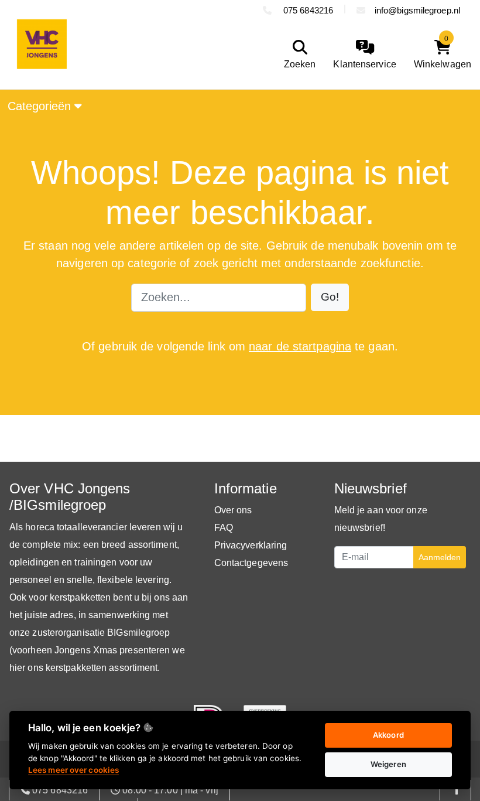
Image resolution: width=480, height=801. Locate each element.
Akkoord (388, 734)
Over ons (233, 510)
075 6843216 (307, 10)
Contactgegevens (251, 563)
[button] (330, 297)
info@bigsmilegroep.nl (417, 10)
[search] (297, 55)
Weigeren (388, 764)
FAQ (223, 528)
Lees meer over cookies (73, 770)
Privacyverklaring (250, 545)
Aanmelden (440, 557)
